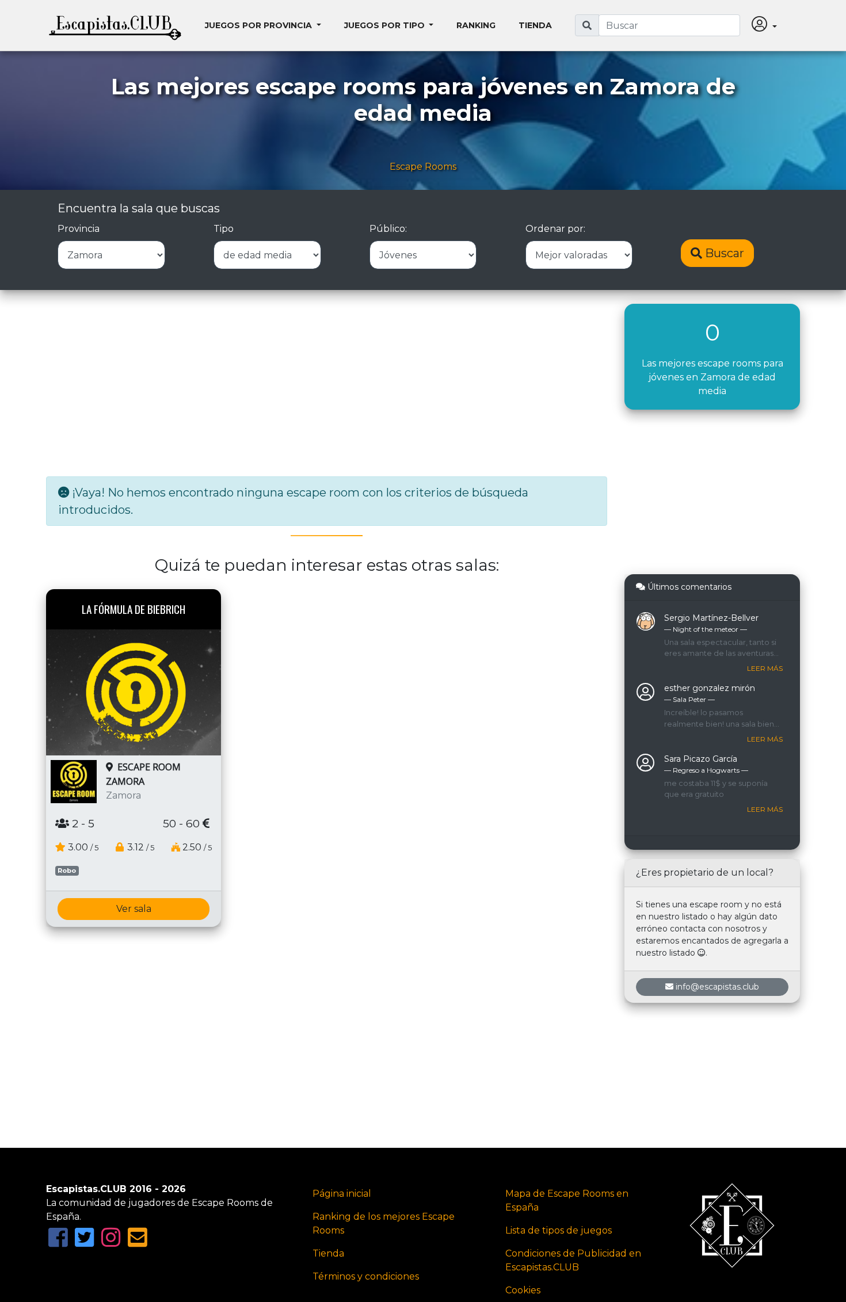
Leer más (765, 668)
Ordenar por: (555, 228)
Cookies (522, 1290)
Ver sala (133, 908)
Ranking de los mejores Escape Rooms (384, 1223)
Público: (388, 228)
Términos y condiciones (366, 1276)
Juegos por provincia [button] (259, 25)
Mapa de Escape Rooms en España (566, 1200)
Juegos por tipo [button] (385, 25)
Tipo (224, 228)
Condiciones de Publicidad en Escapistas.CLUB (573, 1260)
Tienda (535, 25)
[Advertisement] (326, 384)
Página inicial (342, 1193)
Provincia (79, 228)
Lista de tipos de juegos (558, 1230)
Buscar (723, 253)
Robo (67, 870)
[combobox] (669, 25)
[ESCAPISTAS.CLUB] (115, 25)
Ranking (476, 25)
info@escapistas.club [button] (717, 987)
